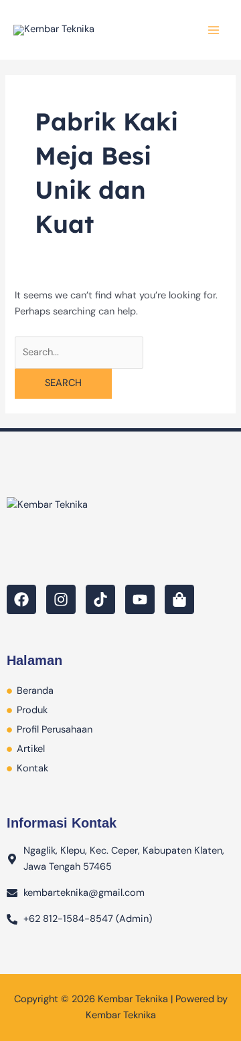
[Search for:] (79, 352)
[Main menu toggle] (213, 30)
